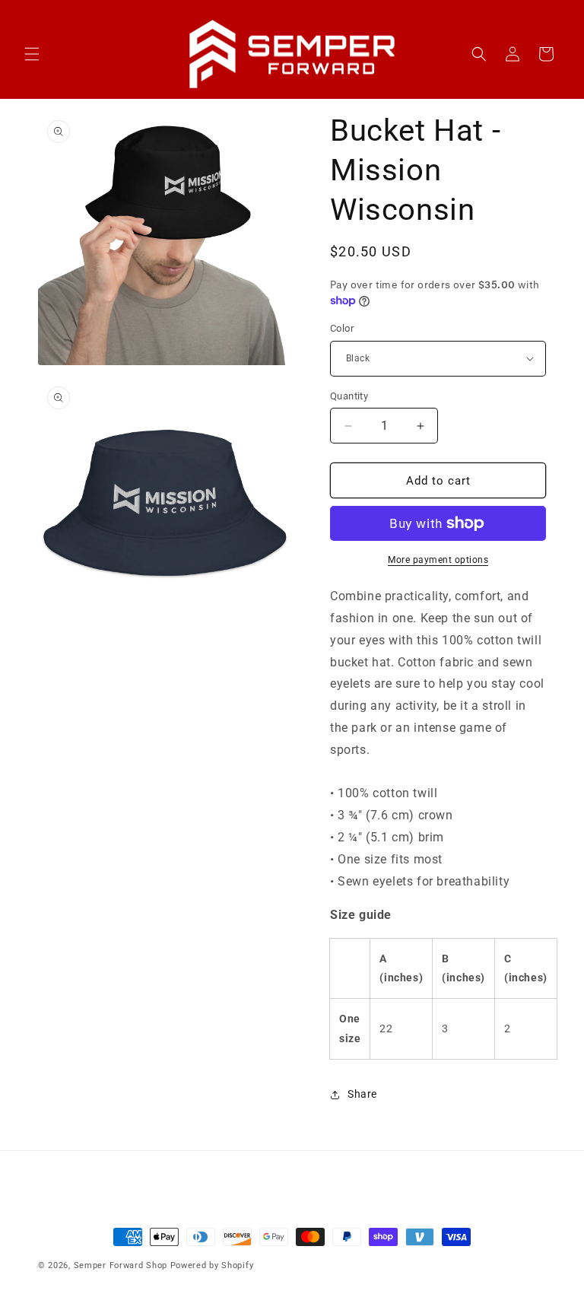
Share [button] (362, 1094)
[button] (32, 54)
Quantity (349, 396)
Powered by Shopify (212, 1265)
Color (342, 328)
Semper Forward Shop (120, 1265)
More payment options (438, 560)
